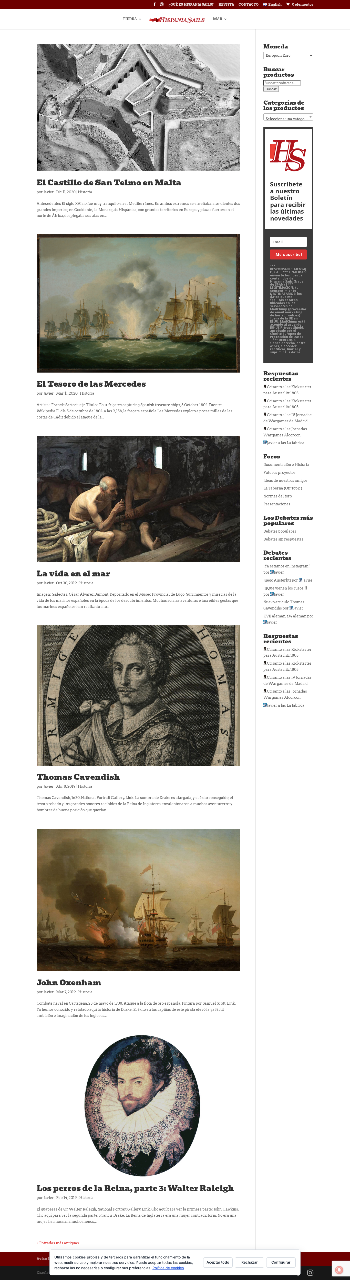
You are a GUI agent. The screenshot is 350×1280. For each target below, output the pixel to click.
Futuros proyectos (279, 473)
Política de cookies (168, 1268)
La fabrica (295, 443)
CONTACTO (249, 4)
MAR (217, 19)
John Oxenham (69, 982)
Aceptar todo (218, 1262)
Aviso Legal (47, 1259)
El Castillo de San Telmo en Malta (109, 182)
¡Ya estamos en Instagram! (286, 566)
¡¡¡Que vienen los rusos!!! (285, 588)
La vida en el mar (73, 573)
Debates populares (279, 531)
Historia (85, 192)
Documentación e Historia (286, 465)
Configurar (281, 1262)
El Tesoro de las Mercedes (91, 384)
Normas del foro (277, 496)
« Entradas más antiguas (58, 1243)
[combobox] (288, 117)
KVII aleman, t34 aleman (284, 616)
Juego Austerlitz (277, 580)
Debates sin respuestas (283, 539)
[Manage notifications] (339, 1270)
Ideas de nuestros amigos (285, 480)
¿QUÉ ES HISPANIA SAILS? (191, 4)
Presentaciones (276, 504)
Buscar (271, 89)
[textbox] (288, 119)
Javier (49, 192)
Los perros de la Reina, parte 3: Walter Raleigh (135, 1188)
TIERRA (130, 19)
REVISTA (226, 4)
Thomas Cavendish (78, 777)
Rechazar (249, 1262)
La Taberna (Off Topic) (282, 488)
